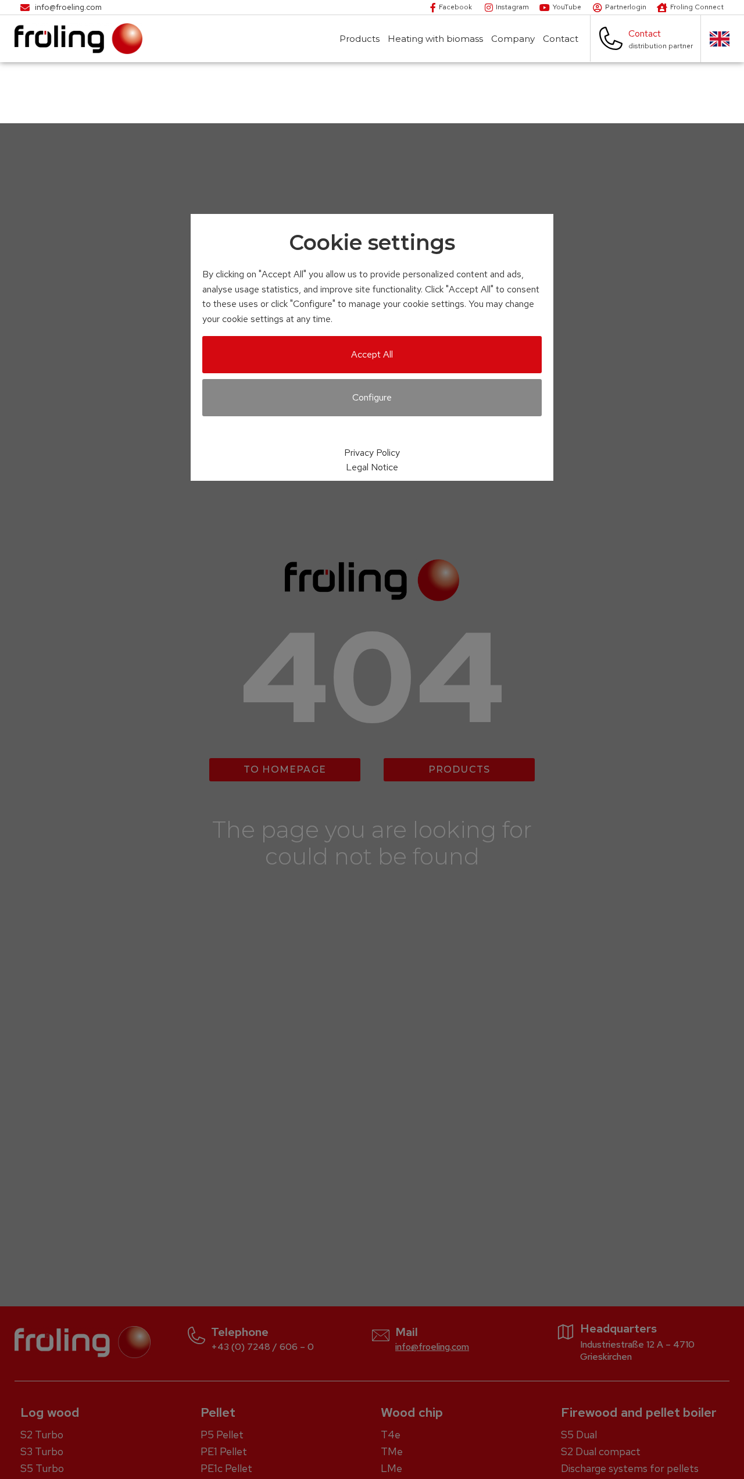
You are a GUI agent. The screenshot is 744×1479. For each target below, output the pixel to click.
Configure (372, 397)
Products (359, 38)
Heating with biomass (435, 38)
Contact (560, 38)
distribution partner (660, 46)
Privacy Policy (372, 452)
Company (513, 38)
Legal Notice (372, 467)
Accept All (372, 354)
